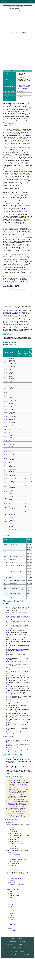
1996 (5, 482)
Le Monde (16, 782)
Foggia (24, 129)
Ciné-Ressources (14, 854)
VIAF (10, 891)
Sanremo (10, 217)
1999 (10, 283)
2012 (5, 528)
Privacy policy (14, 941)
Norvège (12, 919)
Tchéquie (12, 924)
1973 (4, 242)
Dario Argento (19, 650)
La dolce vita (14, 616)
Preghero (12, 559)
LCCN (11, 900)
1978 (5, 432)
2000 (5, 498)
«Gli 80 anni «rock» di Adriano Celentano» (18, 790)
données (16, 895)
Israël (11, 915)
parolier (5, 179)
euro (24, 330)
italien (23, 108)
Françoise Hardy (21, 137)
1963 (5, 377)
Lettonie (12, 926)
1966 (18, 134)
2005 (23, 312)
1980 (5, 444)
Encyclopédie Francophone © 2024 (17, 955)
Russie (20, 260)
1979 (5, 440)
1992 (12, 281)
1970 (28, 231)
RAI (24, 278)
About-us (14, 938)
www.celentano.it (22, 100)
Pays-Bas (12, 911)
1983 (5, 455)
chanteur (27, 86)
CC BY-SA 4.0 (24, 945)
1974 (7, 653)
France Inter (25, 786)
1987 (12, 280)
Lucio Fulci (20, 609)
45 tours (20, 179)
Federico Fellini (16, 196)
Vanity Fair (11, 792)
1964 (23, 208)
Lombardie (24, 79)
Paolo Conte (24, 219)
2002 (5, 504)
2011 (5, 522)
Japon (11, 906)
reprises (5, 181)
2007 (29, 313)
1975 (5, 419)
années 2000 (13, 310)
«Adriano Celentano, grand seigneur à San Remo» (18, 780)
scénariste (6, 108)
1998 (5, 486)
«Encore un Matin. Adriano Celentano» (19, 785)
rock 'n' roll (24, 171)
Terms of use (17, 947)
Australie (12, 917)
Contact (21, 938)
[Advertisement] (17, 51)
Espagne (12, 909)
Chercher (31, 2)
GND (11, 902)
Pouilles (5, 130)
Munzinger (13, 882)
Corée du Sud (13, 928)
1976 (5, 422)
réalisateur (25, 88)
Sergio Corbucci (20, 623)
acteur (19, 88)
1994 (5, 478)
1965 (5, 381)
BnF (10, 895)
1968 (4, 225)
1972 (5, 413)
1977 (5, 426)
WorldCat (12, 930)
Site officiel (11, 822)
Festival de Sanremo (17, 231)
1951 (29, 148)
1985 (5, 462)
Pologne (12, 913)
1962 (5, 373)
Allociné (12, 852)
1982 (5, 452)
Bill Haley (15, 159)
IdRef (11, 898)
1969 (5, 402)
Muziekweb (16, 841)
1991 (25, 280)
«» (18, 803)
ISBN (16, 799)
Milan (18, 79)
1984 (5, 458)
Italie (18, 82)
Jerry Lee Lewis (22, 169)
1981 (5, 449)
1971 (5, 409)
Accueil (3, 2)
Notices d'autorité (12, 889)
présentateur (16, 108)
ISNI (10, 893)
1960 (5, 362)
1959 (7, 607)
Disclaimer (22, 941)
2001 (10, 312)
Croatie (11, 922)
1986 (5, 466)
